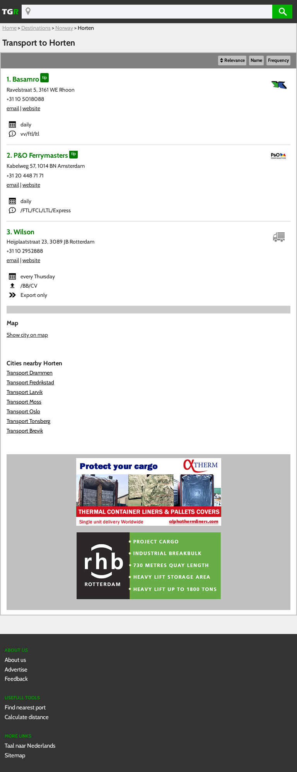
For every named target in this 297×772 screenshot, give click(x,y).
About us (15, 659)
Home (9, 27)
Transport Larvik (25, 392)
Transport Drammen (30, 372)
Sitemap (15, 755)
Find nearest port (25, 707)
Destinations (36, 27)
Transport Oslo (23, 411)
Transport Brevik (25, 430)
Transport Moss (24, 401)
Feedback (16, 678)
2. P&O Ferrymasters (37, 155)
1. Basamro (23, 79)
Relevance (234, 60)
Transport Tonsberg (28, 421)
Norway (64, 27)
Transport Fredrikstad (30, 382)
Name (256, 60)
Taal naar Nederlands (30, 745)
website (31, 108)
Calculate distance (27, 717)
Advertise (16, 669)
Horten (86, 27)
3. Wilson (20, 231)
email (13, 108)
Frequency (278, 60)
